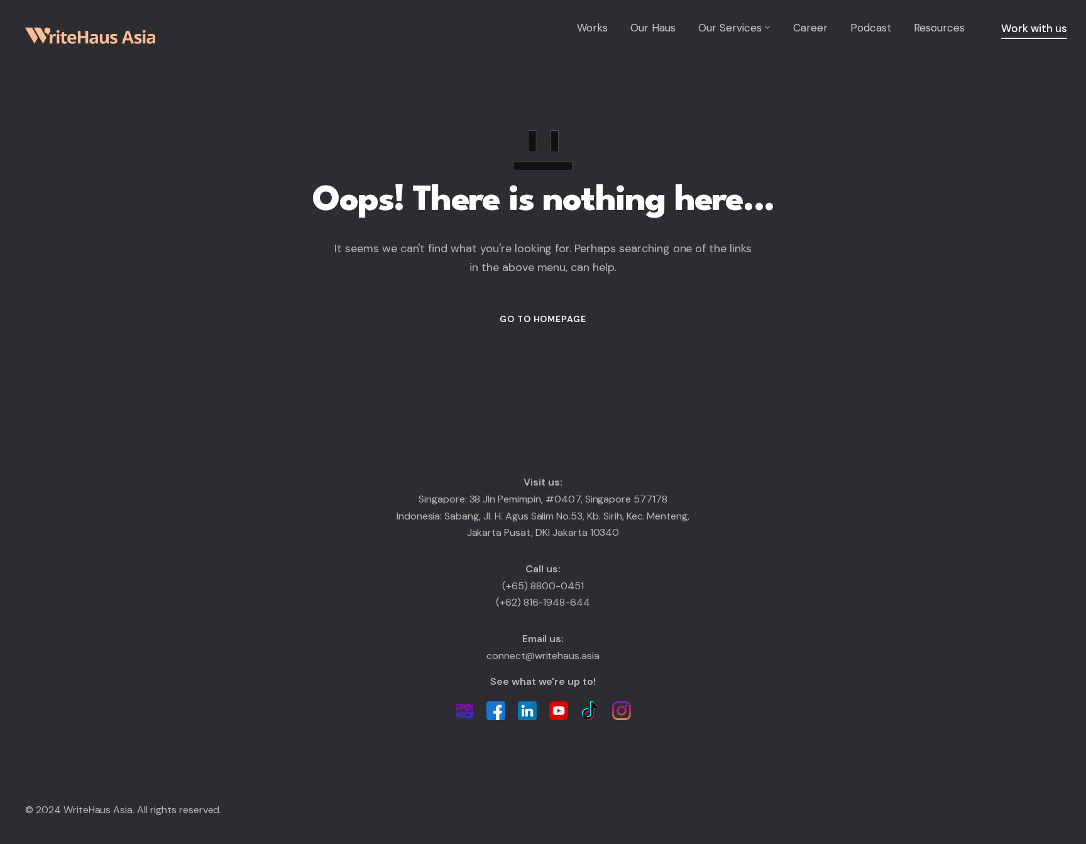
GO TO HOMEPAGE (543, 319)
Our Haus (653, 28)
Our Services (730, 28)
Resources (939, 28)
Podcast (870, 28)
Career (810, 28)
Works (592, 28)
